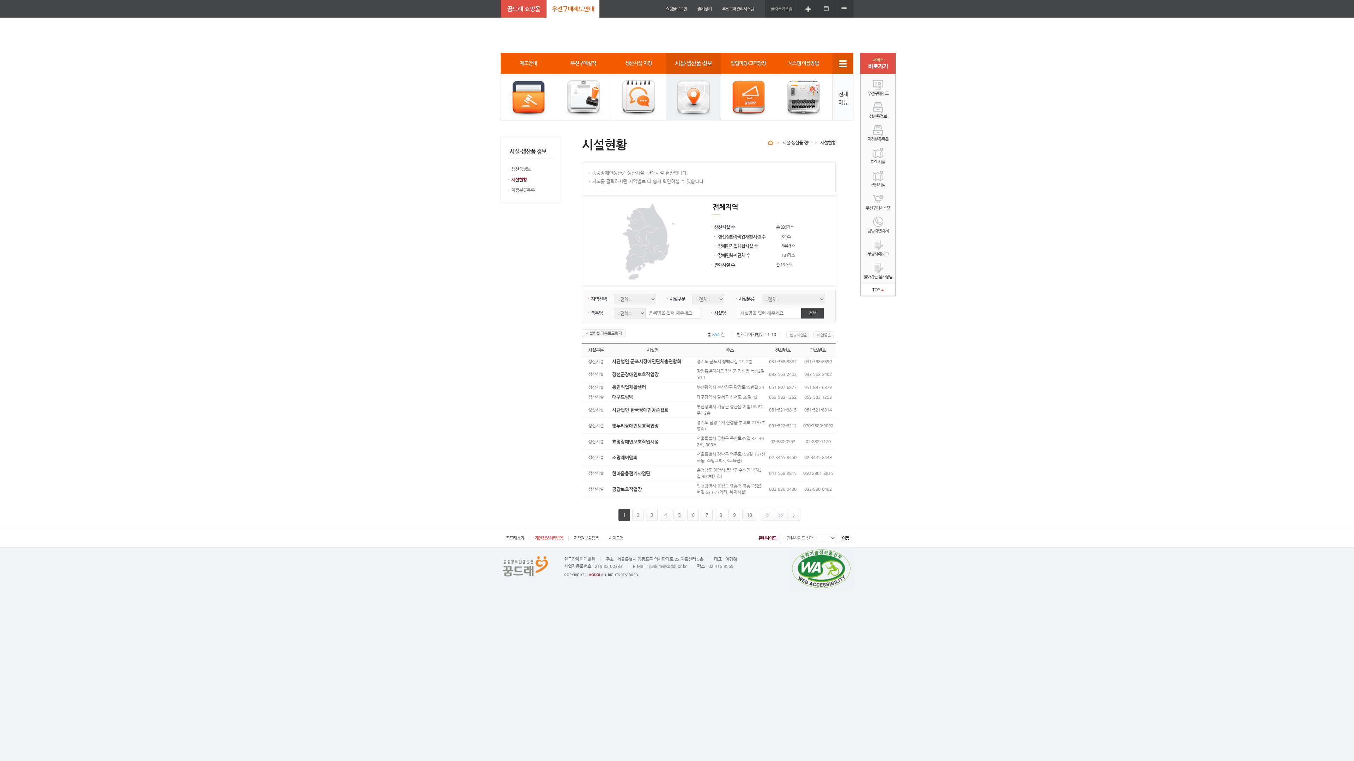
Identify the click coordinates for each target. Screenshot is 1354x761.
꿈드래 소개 (515, 538)
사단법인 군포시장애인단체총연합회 (646, 361)
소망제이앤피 (625, 457)
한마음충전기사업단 (631, 473)
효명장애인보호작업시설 (635, 441)
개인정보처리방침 (549, 538)
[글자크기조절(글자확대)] (808, 8)
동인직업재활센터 (629, 387)
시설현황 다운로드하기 (604, 333)
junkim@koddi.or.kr (668, 566)
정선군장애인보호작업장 (635, 374)
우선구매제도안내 (573, 8)
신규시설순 (798, 334)
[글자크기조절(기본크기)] (826, 8)
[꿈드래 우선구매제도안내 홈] (770, 142)
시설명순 (824, 334)
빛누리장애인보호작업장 (635, 425)
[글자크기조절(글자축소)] (844, 8)
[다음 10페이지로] (780, 515)
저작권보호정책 (586, 538)
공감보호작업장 (627, 489)
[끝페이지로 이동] (793, 515)
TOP (875, 289)
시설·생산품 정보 (797, 142)
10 (749, 515)
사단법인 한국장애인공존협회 (640, 410)
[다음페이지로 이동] (767, 515)
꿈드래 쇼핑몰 (523, 8)
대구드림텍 (622, 397)
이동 (845, 538)
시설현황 (519, 179)
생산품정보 (521, 169)
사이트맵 (616, 538)
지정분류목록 (523, 190)
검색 (812, 313)
